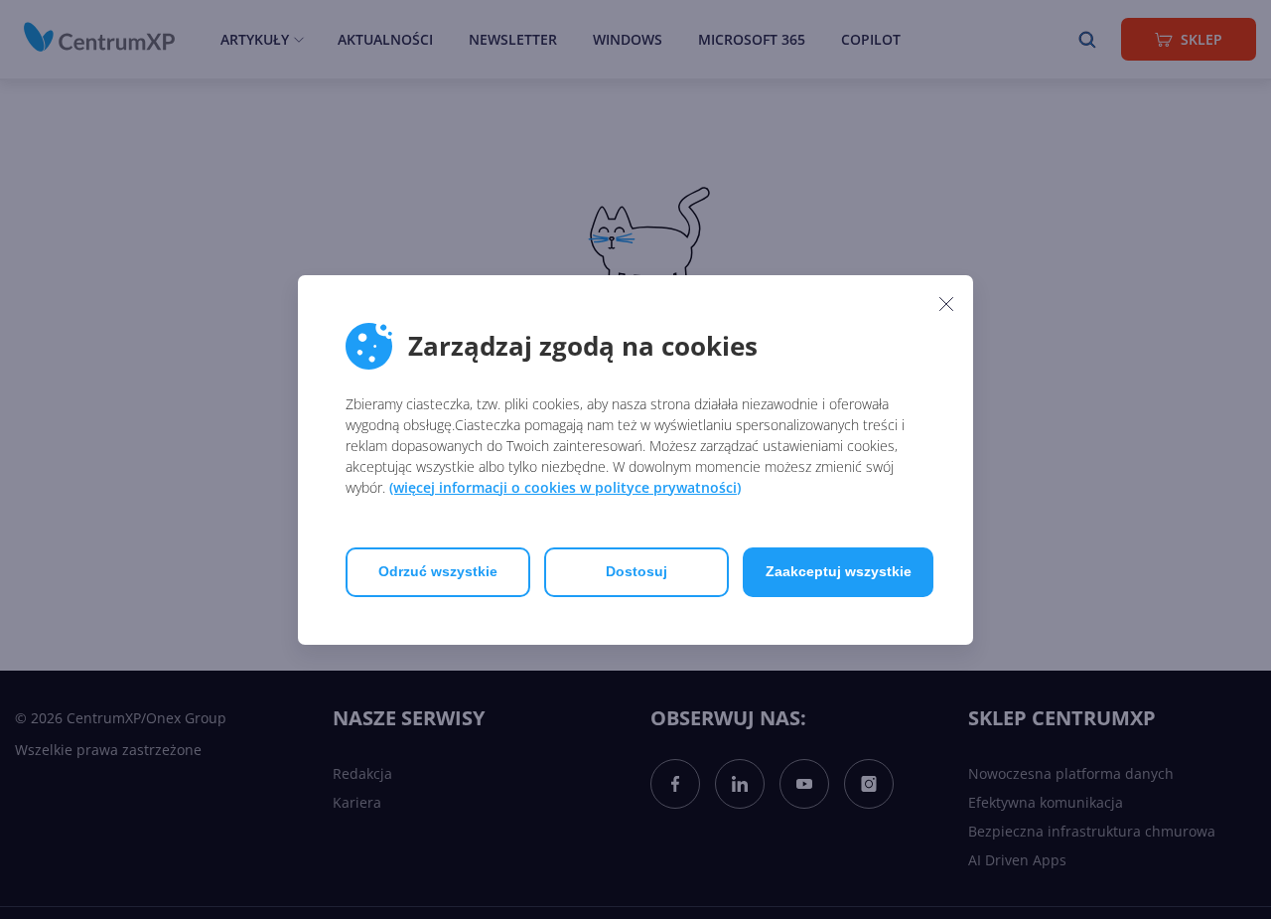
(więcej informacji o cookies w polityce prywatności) (565, 487)
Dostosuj (636, 571)
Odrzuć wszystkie (437, 571)
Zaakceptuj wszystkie (839, 571)
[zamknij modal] (946, 304)
